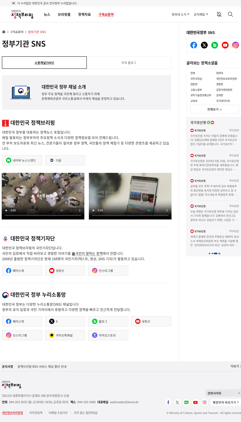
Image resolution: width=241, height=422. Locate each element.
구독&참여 (106, 14)
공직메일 (199, 14)
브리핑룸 (64, 14)
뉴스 (47, 14)
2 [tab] (212, 253)
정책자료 (84, 14)
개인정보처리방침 (12, 412)
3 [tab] (215, 253)
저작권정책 (35, 412)
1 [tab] (209, 253)
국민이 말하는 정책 (89, 254)
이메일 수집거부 (58, 412)
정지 (219, 253)
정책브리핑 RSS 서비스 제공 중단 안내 (42, 366)
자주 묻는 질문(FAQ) (85, 412)
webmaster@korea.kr (124, 402)
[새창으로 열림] (168, 402)
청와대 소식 (179, 14)
